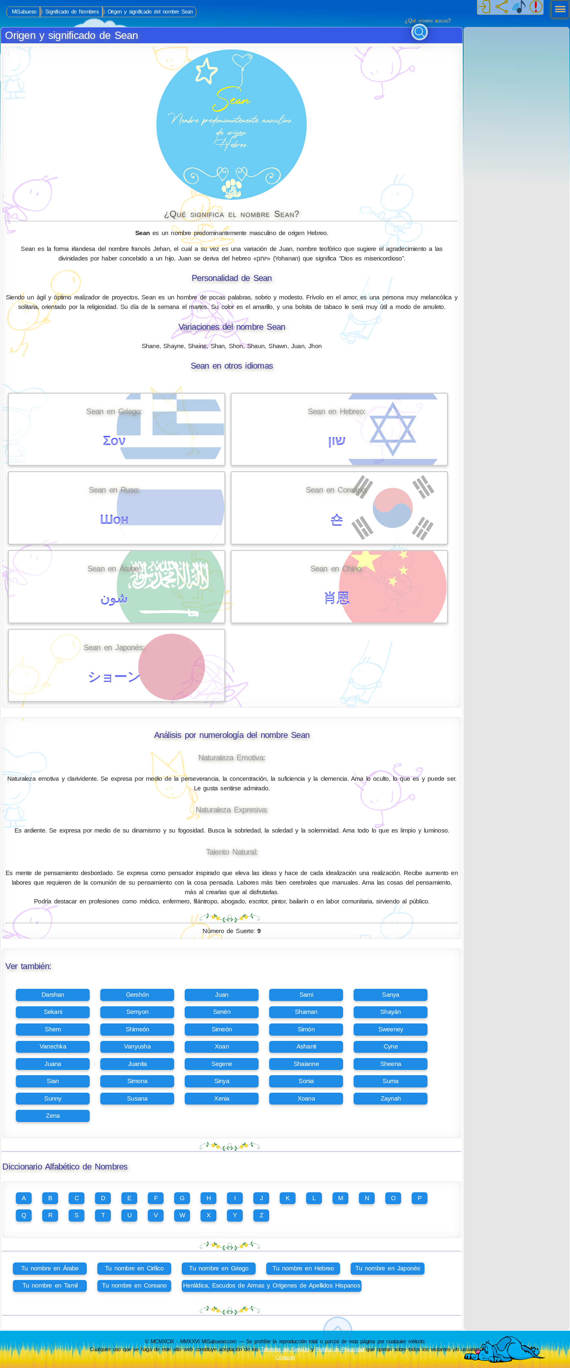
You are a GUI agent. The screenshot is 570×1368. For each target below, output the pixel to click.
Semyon (137, 1011)
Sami (306, 994)
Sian (53, 1081)
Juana (53, 1063)
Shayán (390, 1011)
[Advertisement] (516, 68)
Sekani (53, 1011)
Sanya (390, 994)
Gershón (137, 994)
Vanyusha (137, 1046)
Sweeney (390, 1029)
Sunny (52, 1098)
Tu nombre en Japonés (387, 1268)
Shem (53, 1029)
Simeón (222, 1029)
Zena (53, 1115)
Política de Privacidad (340, 1349)
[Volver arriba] (337, 1331)
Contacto (285, 1357)
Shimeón (137, 1029)
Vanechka (53, 1046)
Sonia (306, 1081)
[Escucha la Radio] (519, 7)
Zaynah (391, 1098)
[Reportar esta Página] (536, 7)
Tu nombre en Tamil (50, 1285)
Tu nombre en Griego (218, 1268)
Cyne (391, 1046)
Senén (222, 1011)
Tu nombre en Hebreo (303, 1268)
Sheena (390, 1063)
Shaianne (306, 1063)
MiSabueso (24, 12)
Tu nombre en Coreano (134, 1285)
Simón (306, 1029)
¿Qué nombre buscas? (428, 20)
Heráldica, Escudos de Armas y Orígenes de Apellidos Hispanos (271, 1285)
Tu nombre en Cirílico (134, 1268)
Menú (558, 9)
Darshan (53, 994)
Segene (221, 1063)
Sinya (221, 1081)
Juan (221, 994)
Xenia (221, 1098)
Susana (137, 1098)
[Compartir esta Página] (501, 7)
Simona (137, 1081)
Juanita (137, 1063)
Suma (390, 1081)
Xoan (222, 1046)
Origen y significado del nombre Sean (150, 12)
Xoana (306, 1098)
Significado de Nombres (72, 12)
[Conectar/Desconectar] (484, 7)
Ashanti (306, 1046)
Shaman (306, 1011)
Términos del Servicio (285, 1349)
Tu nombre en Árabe (50, 1268)
